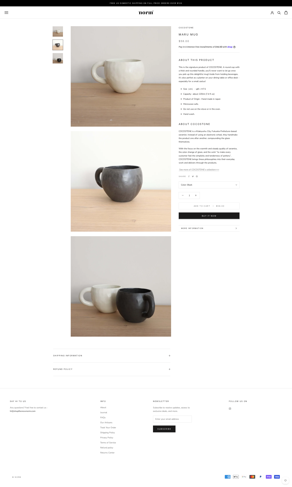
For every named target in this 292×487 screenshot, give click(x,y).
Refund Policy (63, 369)
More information (192, 228)
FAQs (103, 417)
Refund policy (106, 447)
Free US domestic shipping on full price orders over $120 (146, 3)
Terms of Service (108, 442)
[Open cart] (286, 12)
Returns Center (107, 452)
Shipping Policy (107, 432)
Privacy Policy (106, 437)
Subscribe (164, 429)
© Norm (16, 477)
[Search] (279, 12)
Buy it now (209, 216)
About (103, 407)
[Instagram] (230, 408)
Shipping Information (67, 355)
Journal (103, 412)
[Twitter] (193, 176)
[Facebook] (189, 176)
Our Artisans (106, 422)
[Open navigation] (6, 12)
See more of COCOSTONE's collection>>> (199, 169)
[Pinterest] (197, 176)
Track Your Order (108, 427)
